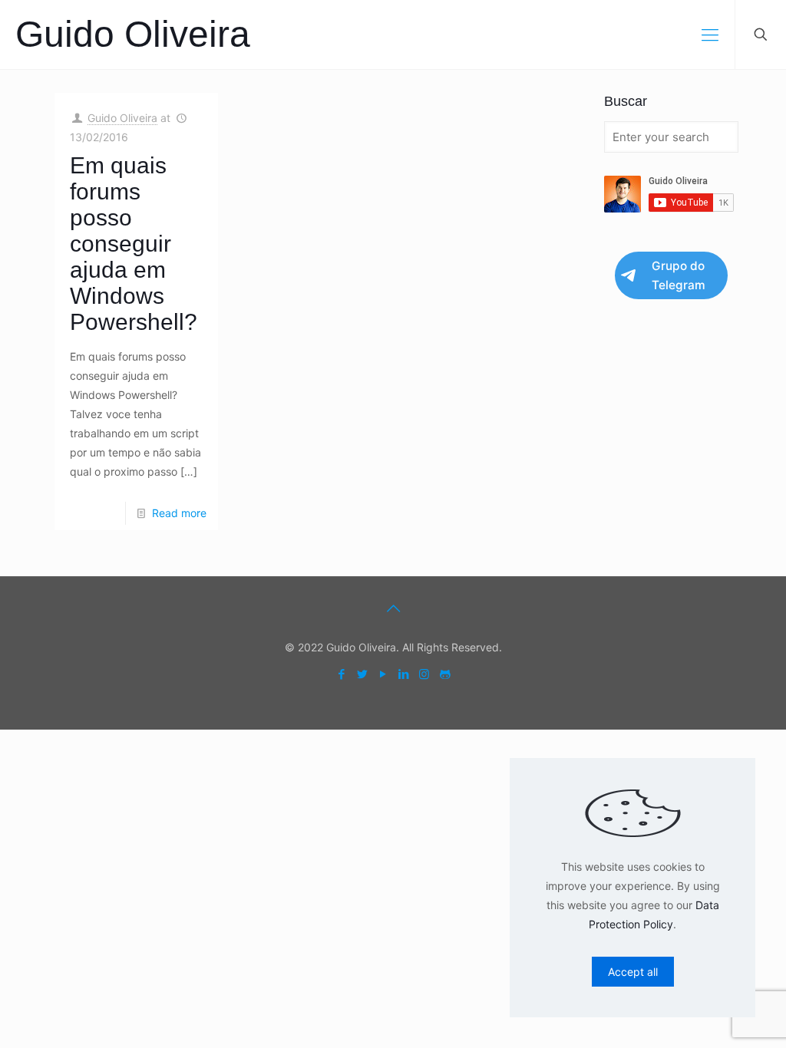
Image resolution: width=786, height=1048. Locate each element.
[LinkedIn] (403, 674)
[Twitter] (362, 674)
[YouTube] (383, 674)
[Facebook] (341, 674)
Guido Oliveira (132, 34)
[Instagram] (424, 674)
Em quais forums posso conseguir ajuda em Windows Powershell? (133, 244)
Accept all (633, 971)
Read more (179, 512)
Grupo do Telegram (678, 275)
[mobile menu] (710, 34)
